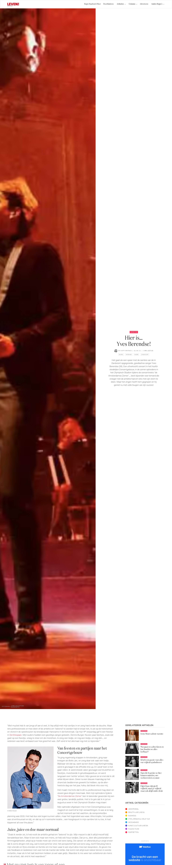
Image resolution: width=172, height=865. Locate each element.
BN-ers (121, 354)
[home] (13, 4)
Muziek (136, 354)
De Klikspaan (16, 735)
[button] (120, 4)
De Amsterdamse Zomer (70, 796)
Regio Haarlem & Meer (92, 4)
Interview (129, 354)
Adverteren (144, 4)
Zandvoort (144, 354)
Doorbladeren (108, 4)
